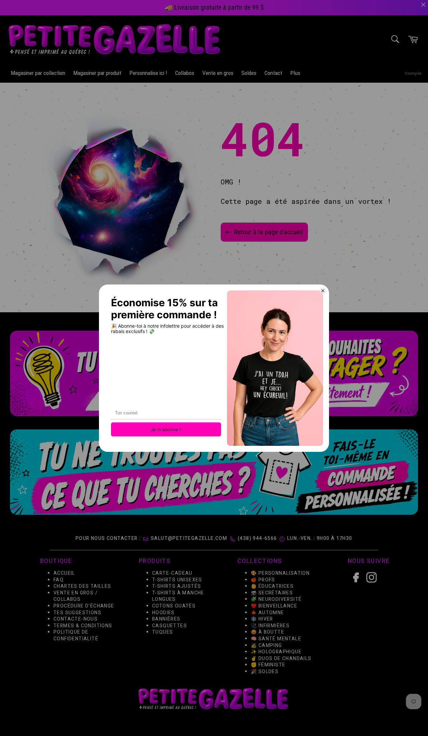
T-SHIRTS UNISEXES (177, 579)
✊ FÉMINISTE (268, 665)
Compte (413, 73)
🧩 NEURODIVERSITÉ (276, 599)
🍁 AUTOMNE (267, 612)
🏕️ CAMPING (266, 645)
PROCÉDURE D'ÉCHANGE (84, 605)
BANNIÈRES (166, 619)
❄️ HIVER (262, 619)
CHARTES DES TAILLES (82, 586)
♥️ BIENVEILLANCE (274, 605)
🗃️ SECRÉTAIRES (272, 592)
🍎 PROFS (263, 579)
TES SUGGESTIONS (77, 612)
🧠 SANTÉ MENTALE (276, 638)
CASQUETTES (169, 625)
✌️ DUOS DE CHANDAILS (282, 658)
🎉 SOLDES (265, 671)
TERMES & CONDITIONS (83, 625)
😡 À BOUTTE (267, 632)
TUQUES (162, 632)
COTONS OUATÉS (174, 605)
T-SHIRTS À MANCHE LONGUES (178, 596)
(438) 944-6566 (257, 538)
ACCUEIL (64, 573)
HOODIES (163, 612)
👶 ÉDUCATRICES (272, 586)
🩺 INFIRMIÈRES (270, 625)
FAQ (59, 579)
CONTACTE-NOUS (76, 619)
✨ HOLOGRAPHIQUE (276, 652)
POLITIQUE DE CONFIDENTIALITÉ (76, 636)
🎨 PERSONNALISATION (280, 573)
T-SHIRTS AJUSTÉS (176, 586)
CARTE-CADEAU (172, 573)
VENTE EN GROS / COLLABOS (76, 596)
